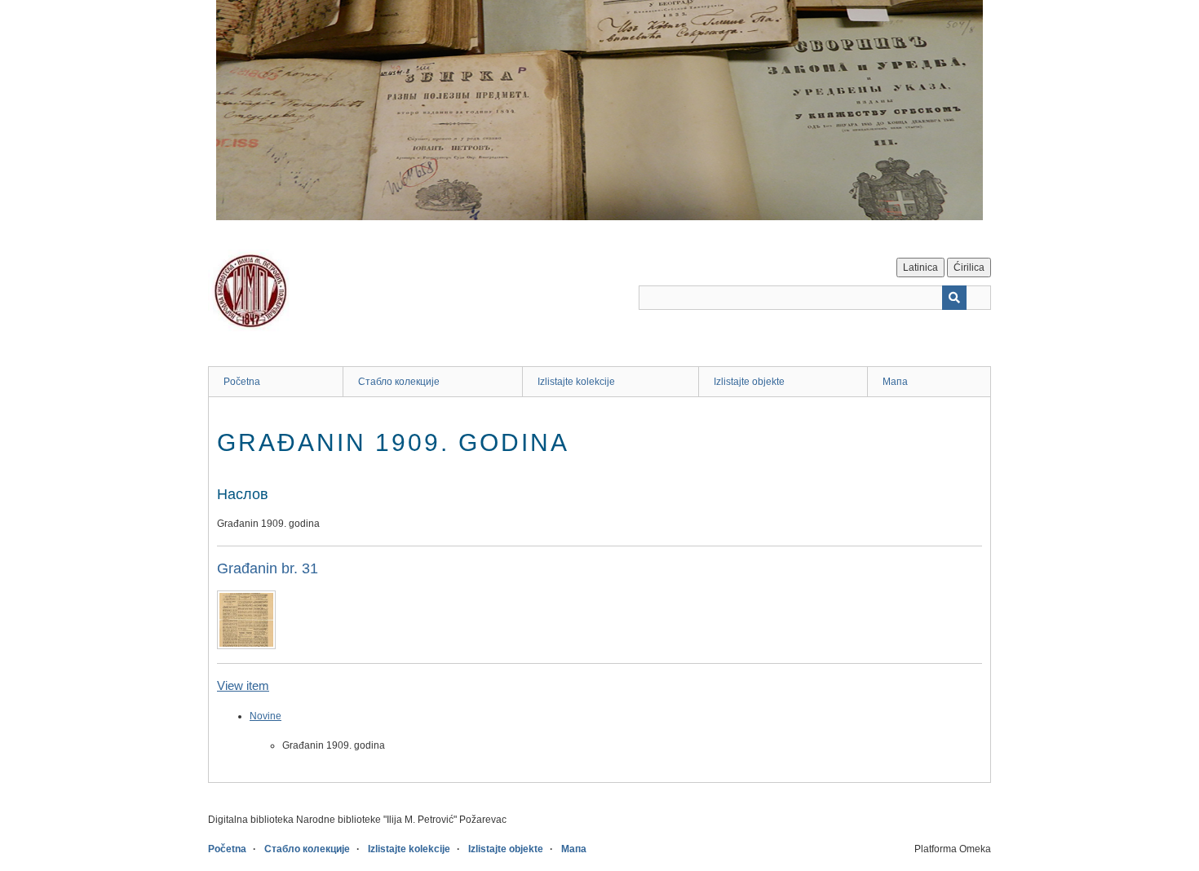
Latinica (920, 267)
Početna (241, 381)
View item (243, 685)
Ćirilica (968, 267)
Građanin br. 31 (267, 568)
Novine (265, 716)
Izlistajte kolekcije (576, 381)
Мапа (895, 381)
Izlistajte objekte (749, 381)
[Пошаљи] (954, 297)
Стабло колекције (399, 381)
